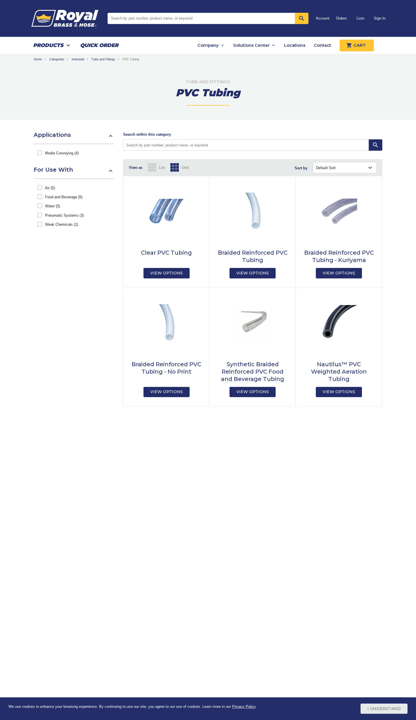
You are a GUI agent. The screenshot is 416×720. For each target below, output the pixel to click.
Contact (322, 45)
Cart (359, 45)
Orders (341, 18)
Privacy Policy (244, 706)
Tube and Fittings (103, 59)
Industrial (78, 59)
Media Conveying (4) (62, 153)
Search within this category (147, 134)
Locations (294, 45)
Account (322, 18)
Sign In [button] (379, 18)
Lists (360, 18)
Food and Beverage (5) (63, 197)
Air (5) (50, 188)
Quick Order (99, 45)
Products (48, 45)
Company (208, 45)
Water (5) (52, 206)
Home (38, 59)
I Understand (384, 708)
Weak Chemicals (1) (61, 224)
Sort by (301, 168)
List (162, 167)
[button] (74, 137)
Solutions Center (251, 45)
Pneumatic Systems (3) (64, 215)
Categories (56, 59)
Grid (185, 167)
